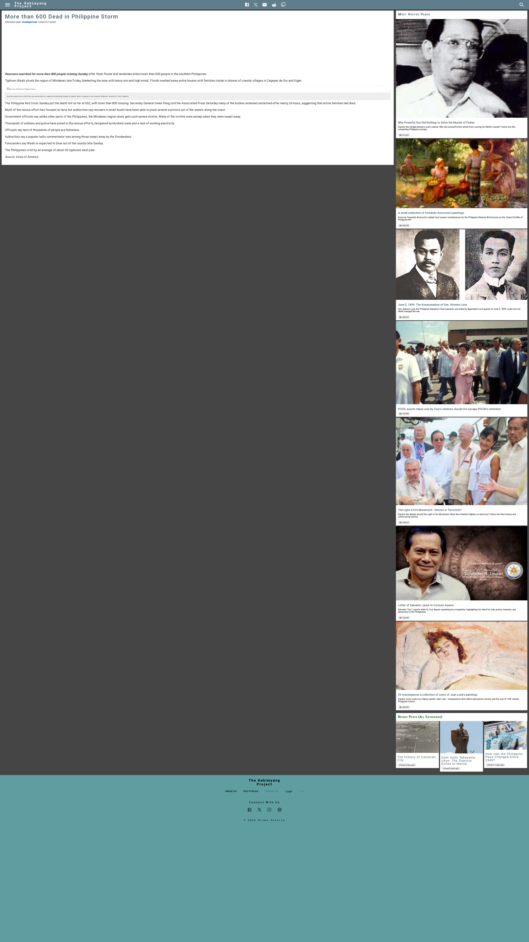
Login (289, 791)
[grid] (461, 747)
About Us (231, 791)
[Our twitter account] (259, 809)
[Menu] (7, 5)
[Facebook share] (247, 5)
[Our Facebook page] (249, 810)
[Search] (521, 4)
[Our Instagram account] (269, 810)
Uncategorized (29, 22)
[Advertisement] (197, 47)
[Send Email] (265, 5)
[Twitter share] (255, 4)
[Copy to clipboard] (274, 5)
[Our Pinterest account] (280, 810)
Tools (301, 791)
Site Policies (250, 791)
